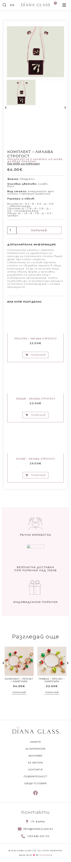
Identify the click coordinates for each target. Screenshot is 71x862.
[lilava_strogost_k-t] (35, 51)
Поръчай (39, 230)
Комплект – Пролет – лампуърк (19, 680)
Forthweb (46, 855)
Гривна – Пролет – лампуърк (52, 680)
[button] (6, 107)
